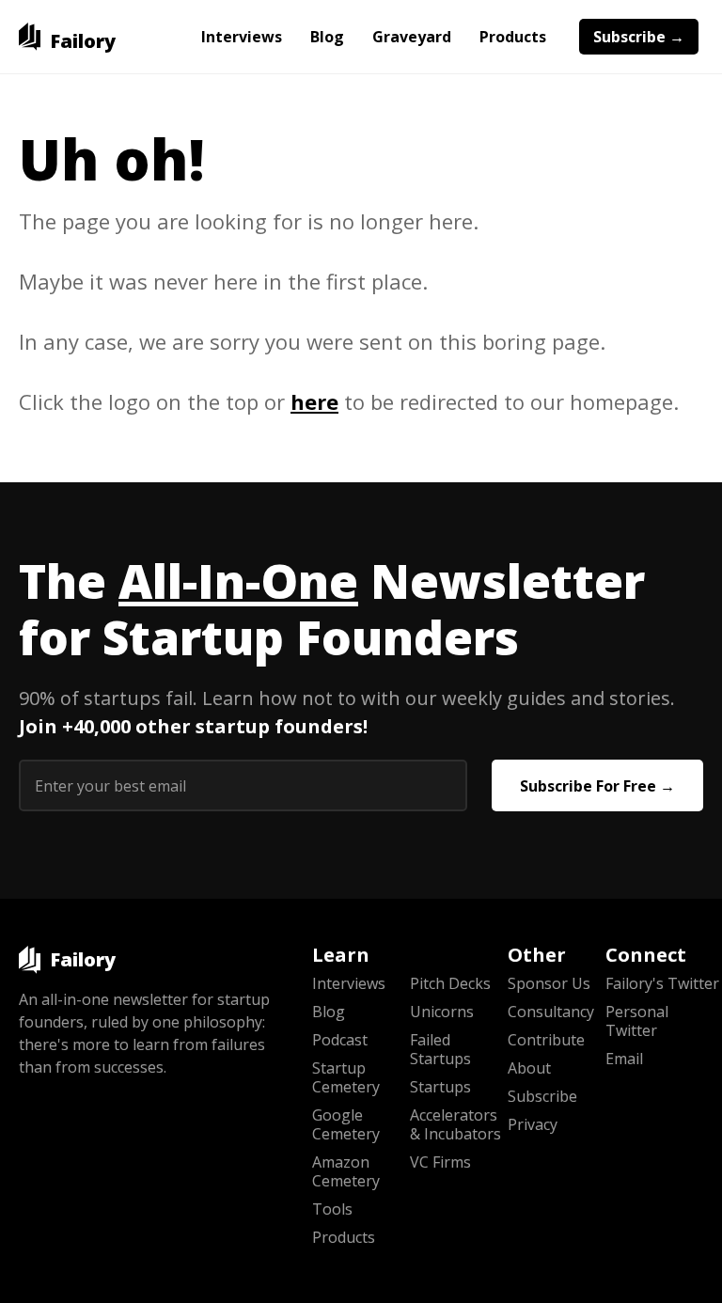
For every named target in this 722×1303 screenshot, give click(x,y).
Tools (332, 1209)
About (529, 1068)
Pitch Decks (450, 983)
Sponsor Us (549, 983)
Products (512, 36)
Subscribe (542, 1096)
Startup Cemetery (346, 1077)
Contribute (546, 1039)
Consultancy (551, 1011)
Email (624, 1058)
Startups (440, 1086)
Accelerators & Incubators (455, 1124)
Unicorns (442, 1011)
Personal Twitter (636, 1021)
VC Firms (440, 1162)
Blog (327, 36)
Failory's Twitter (654, 983)
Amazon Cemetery (346, 1171)
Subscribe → (638, 36)
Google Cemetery (346, 1124)
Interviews (241, 36)
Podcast (340, 1039)
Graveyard (411, 36)
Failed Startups (440, 1049)
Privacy (532, 1124)
